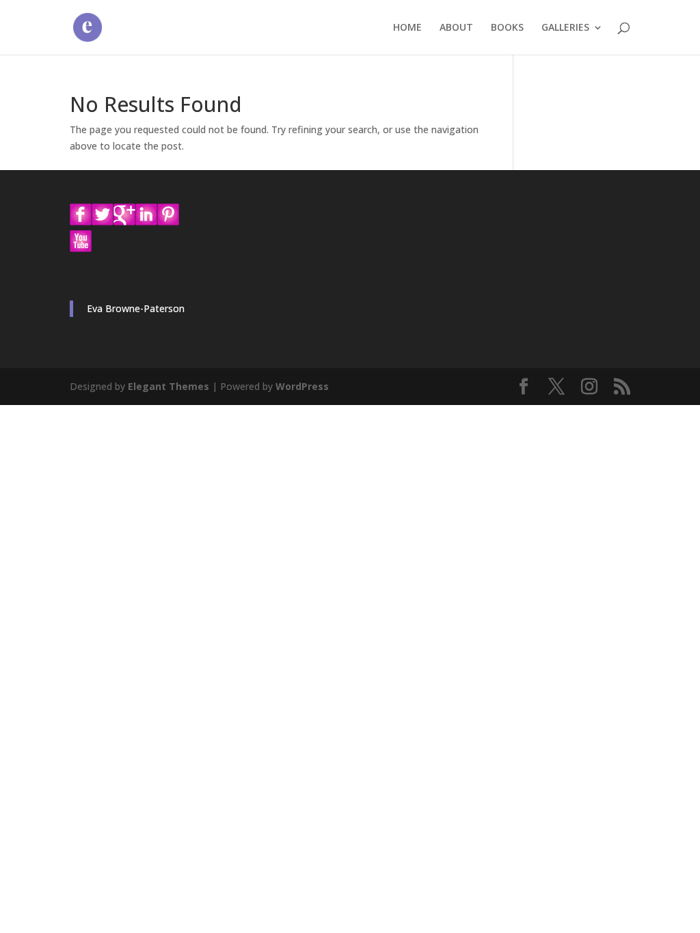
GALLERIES (565, 28)
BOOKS (507, 28)
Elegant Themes (168, 386)
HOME (407, 28)
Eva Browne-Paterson (136, 308)
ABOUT (456, 28)
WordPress (302, 386)
